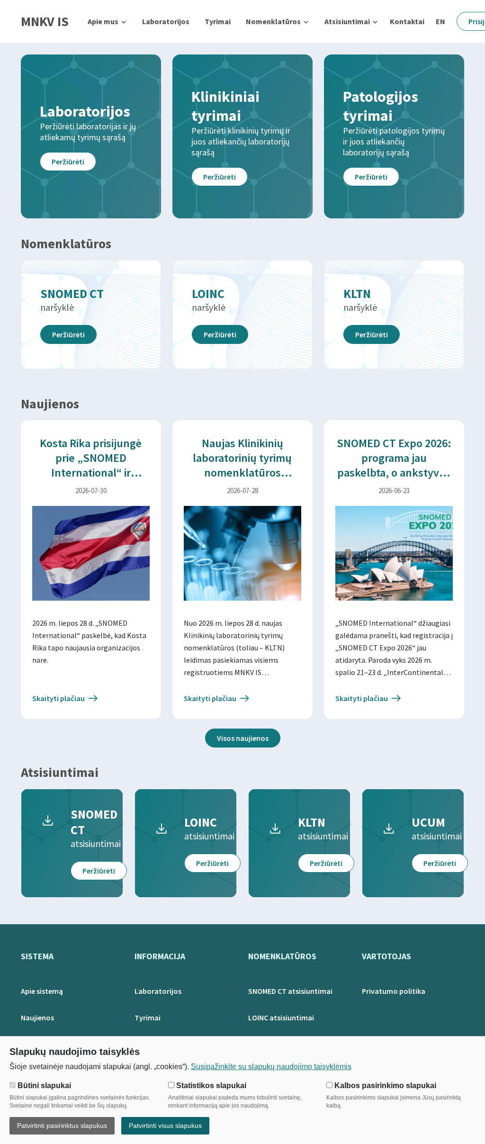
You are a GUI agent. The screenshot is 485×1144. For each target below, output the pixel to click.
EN (440, 21)
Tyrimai (218, 21)
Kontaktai (407, 21)
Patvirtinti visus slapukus (165, 1125)
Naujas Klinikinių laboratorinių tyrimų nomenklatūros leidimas (242, 465)
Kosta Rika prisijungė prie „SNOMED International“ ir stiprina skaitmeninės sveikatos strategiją (91, 472)
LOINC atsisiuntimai (281, 1017)
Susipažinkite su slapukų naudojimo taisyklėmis (271, 1067)
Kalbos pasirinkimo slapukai (384, 1085)
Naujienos (37, 1017)
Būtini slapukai (43, 1085)
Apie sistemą (42, 991)
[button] (107, 21)
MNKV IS (45, 21)
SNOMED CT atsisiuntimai (290, 991)
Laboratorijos (165, 21)
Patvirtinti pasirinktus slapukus (62, 1125)
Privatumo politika (393, 991)
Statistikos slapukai (210, 1085)
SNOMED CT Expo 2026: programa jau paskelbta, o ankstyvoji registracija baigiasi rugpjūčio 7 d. (394, 472)
